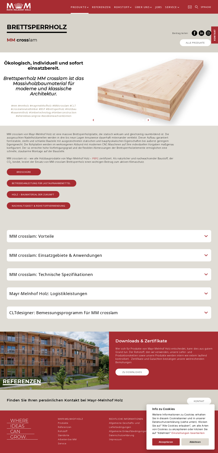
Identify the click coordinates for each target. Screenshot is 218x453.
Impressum (115, 439)
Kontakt (214, 35)
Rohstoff (121, 7)
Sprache (206, 7)
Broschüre (24, 171)
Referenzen (101, 7)
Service (171, 7)
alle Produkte (195, 42)
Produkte (78, 7)
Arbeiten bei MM (67, 439)
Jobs (158, 7)
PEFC (95, 158)
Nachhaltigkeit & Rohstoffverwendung (38, 205)
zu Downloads (132, 372)
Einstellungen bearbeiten (188, 432)
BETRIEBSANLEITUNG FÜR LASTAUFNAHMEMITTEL (41, 183)
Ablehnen (195, 442)
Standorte (63, 435)
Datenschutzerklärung (121, 435)
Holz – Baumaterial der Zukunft (33, 194)
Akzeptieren (166, 442)
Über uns (142, 7)
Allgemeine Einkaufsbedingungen (128, 431)
